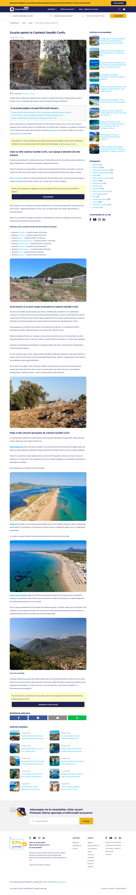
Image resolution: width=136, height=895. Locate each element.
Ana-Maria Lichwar (28, 93)
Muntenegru (97, 183)
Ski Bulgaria (77, 845)
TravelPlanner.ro (15, 23)
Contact (108, 854)
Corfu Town (17, 178)
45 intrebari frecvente (113, 845)
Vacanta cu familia (100, 204)
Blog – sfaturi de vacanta (88, 9)
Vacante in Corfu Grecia (48, 704)
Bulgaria (95, 167)
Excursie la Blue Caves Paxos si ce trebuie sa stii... (72, 762)
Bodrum (91, 863)
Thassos (91, 854)
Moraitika (21, 232)
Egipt (94, 175)
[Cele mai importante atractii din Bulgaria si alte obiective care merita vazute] (94, 89)
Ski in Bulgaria (98, 194)
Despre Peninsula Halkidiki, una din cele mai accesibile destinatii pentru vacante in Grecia (113, 65)
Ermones (21, 246)
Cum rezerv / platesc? (113, 848)
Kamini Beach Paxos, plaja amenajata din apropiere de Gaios (32, 738)
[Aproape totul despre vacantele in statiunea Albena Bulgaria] (94, 77)
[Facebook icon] (31, 838)
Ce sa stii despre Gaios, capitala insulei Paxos (70, 737)
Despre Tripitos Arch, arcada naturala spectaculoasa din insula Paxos (32, 763)
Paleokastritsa (23, 249)
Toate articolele (98, 199)
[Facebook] (90, 219)
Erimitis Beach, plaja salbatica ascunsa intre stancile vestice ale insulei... (32, 788)
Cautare (118, 16)
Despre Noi (109, 851)
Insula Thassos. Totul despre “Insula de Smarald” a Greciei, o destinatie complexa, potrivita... (113, 149)
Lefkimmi (21, 235)
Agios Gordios (23, 243)
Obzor (90, 851)
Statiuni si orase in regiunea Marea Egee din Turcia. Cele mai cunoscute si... (113, 113)
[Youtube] (94, 219)
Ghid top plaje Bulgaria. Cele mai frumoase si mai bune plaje (112, 101)
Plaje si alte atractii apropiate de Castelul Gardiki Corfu (34, 118)
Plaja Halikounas (16, 447)
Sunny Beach (92, 848)
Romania (96, 188)
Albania (95, 165)
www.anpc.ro (61, 882)
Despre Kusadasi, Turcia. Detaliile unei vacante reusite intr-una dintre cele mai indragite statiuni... (112, 124)
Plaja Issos (14, 524)
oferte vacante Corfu (67, 144)
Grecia (30, 23)
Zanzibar (96, 207)
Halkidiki (90, 857)
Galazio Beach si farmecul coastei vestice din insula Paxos (71, 750)
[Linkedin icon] (45, 838)
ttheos (25, 595)
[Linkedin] (104, 219)
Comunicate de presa (101, 170)
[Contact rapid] (124, 9)
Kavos (20, 238)
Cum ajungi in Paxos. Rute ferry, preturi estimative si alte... (31, 776)
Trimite (86, 821)
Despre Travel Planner (101, 173)
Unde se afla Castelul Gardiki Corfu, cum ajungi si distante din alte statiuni (41, 112)
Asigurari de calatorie (113, 842)
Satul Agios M (15, 595)
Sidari (20, 252)
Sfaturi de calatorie (100, 191)
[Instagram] (99, 219)
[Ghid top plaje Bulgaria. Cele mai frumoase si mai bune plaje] (94, 101)
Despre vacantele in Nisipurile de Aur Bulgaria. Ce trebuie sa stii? (112, 53)
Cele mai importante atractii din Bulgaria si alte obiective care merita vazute (113, 89)
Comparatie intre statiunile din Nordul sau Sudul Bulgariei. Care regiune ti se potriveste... (112, 41)
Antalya (90, 866)
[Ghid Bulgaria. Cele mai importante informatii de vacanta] (94, 137)
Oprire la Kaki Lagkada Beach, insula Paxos (70, 787)
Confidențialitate (120, 888)
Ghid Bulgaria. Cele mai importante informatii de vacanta (110, 137)
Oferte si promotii (67, 9)
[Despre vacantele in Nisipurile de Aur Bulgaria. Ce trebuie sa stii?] (94, 53)
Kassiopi (53, 130)
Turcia (94, 202)
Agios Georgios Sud (25, 241)
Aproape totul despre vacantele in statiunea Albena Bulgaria (112, 77)
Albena (90, 842)
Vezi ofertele (119, 3)
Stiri (94, 196)
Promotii (95, 186)
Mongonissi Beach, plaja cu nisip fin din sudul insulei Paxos (72, 776)
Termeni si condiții (107, 888)
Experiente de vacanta (101, 178)
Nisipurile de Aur (93, 845)
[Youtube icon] (35, 838)
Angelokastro (15, 133)
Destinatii (51, 9)
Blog (24, 23)
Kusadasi (91, 860)
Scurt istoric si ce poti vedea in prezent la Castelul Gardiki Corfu (37, 115)
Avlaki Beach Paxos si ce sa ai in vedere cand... (32, 749)
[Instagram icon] (40, 838)
